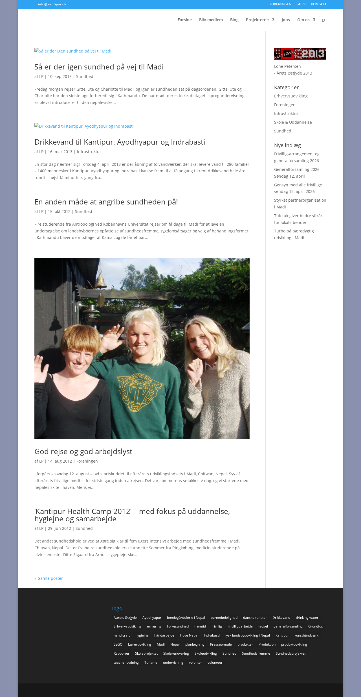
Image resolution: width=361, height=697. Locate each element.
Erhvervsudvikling (291, 96)
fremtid (200, 626)
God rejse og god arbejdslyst (83, 451)
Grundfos (315, 626)
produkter (245, 644)
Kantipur (282, 635)
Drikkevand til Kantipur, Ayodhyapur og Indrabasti (119, 142)
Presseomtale (221, 644)
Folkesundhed (178, 626)
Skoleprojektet (146, 653)
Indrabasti (212, 635)
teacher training (126, 662)
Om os (303, 20)
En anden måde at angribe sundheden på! (106, 202)
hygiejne (142, 635)
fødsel (263, 626)
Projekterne (257, 20)
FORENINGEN (280, 4)
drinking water (307, 617)
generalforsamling (288, 626)
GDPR (301, 4)
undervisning (173, 662)
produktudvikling (294, 644)
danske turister (255, 617)
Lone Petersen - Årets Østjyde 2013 (293, 70)
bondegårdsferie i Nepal (186, 617)
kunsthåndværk (306, 635)
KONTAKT (319, 4)
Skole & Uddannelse (293, 122)
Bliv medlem (211, 20)
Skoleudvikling (206, 653)
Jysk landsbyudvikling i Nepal (247, 635)
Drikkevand (281, 617)
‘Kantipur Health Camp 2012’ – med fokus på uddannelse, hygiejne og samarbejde (132, 515)
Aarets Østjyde (125, 617)
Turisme (150, 662)
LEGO (118, 644)
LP (41, 76)
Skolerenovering (176, 653)
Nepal (175, 644)
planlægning (194, 644)
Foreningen (87, 461)
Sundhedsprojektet (290, 653)
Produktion (267, 644)
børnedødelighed (224, 617)
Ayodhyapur (151, 617)
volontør (195, 662)
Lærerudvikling (139, 644)
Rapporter (121, 653)
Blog (234, 20)
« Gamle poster (48, 578)
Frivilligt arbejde (240, 626)
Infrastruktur (89, 151)
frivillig (217, 626)
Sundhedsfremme (256, 653)
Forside (185, 20)
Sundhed (84, 76)
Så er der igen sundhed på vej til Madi (99, 67)
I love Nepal (189, 635)
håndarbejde (164, 635)
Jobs (286, 20)
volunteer (215, 662)
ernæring (154, 626)
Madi (161, 644)
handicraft (122, 635)
